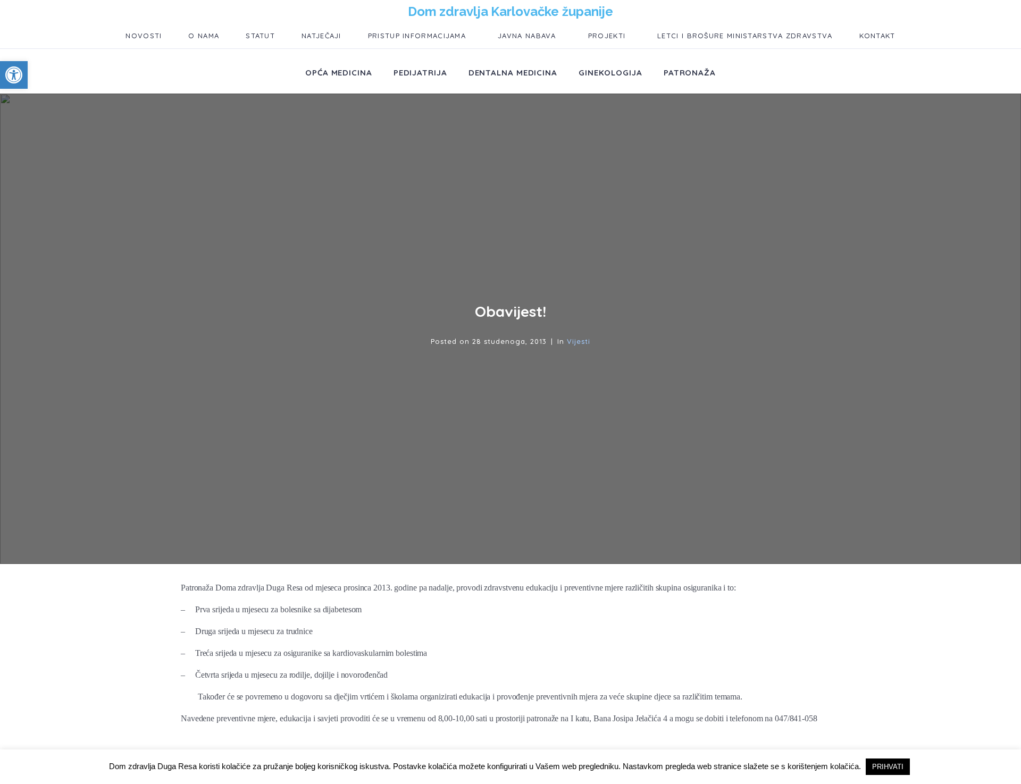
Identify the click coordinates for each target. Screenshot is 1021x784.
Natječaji (321, 35)
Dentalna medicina (512, 73)
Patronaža (690, 73)
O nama (203, 35)
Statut (260, 35)
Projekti (606, 35)
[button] (14, 75)
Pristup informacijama (417, 35)
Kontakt (877, 35)
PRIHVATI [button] (887, 767)
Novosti (143, 35)
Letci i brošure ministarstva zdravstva (744, 35)
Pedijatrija (420, 73)
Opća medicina (338, 73)
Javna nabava (527, 35)
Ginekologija (610, 73)
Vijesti (578, 341)
